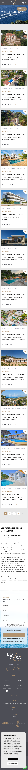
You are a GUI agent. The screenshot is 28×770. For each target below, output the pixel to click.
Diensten (7, 685)
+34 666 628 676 (14, 717)
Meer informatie (14, 754)
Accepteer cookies (13, 759)
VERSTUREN (14, 635)
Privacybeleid (12, 628)
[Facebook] (8, 669)
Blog (20, 685)
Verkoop (7, 683)
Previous (2, 39)
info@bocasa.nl (14, 710)
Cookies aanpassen (12, 763)
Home (7, 680)
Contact (20, 688)
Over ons (20, 683)
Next (25, 39)
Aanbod (20, 680)
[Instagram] (18, 669)
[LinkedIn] (13, 669)
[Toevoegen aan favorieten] (25, 32)
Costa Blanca (7, 688)
